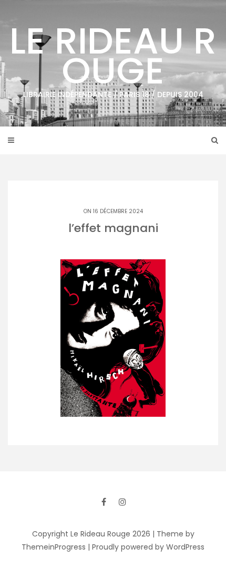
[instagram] (122, 502)
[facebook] (103, 502)
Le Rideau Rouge (113, 57)
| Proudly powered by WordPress (146, 547)
